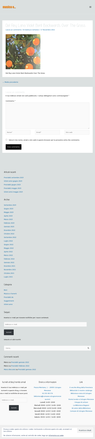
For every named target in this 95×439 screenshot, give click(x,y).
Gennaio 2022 (9, 262)
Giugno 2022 (8, 245)
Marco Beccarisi (10, 369)
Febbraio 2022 (9, 259)
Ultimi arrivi (8, 304)
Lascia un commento (14, 30)
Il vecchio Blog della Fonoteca (81, 387)
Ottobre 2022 (9, 234)
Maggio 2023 (9, 212)
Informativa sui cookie (56, 435)
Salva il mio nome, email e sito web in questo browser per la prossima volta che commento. (44, 140)
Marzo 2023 (8, 219)
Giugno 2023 (8, 209)
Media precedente (10, 82)
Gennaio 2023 (9, 227)
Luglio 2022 (8, 241)
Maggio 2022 (9, 248)
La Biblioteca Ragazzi (81, 405)
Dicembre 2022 (9, 230)
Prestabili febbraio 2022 (20, 366)
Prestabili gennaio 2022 (20, 362)
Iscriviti (8, 332)
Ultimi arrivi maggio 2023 (13, 192)
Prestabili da (8, 297)
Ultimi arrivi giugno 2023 (13, 181)
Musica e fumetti (10, 294)
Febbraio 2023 (9, 223)
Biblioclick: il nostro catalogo (81, 390)
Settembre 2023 (10, 205)
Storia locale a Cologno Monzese (81, 399)
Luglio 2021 (8, 277)
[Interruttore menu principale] (90, 7)
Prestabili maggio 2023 (12, 188)
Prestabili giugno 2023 (12, 185)
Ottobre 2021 (9, 273)
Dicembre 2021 (9, 266)
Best (5, 290)
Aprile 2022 (8, 252)
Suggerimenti (9, 301)
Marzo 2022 (8, 255)
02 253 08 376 (47, 393)
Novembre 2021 (10, 270)
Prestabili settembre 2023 (14, 178)
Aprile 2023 (8, 216)
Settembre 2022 (10, 237)
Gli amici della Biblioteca (81, 408)
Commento (10, 101)
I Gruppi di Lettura (81, 402)
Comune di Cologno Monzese (81, 411)
